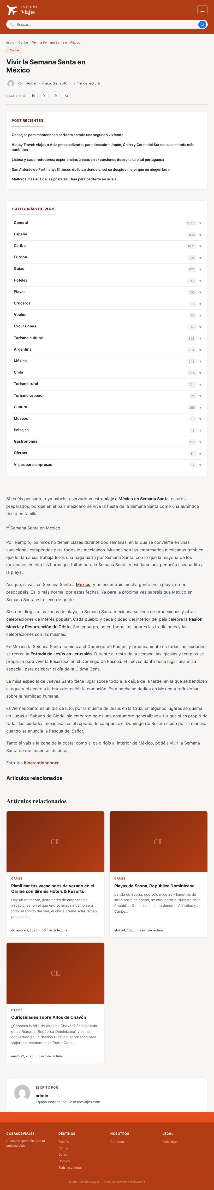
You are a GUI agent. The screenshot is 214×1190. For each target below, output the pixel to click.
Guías (19, 268)
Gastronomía (25, 441)
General (21, 222)
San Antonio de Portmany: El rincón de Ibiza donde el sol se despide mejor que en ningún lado (91, 169)
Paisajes (21, 430)
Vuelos (20, 314)
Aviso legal (170, 1142)
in (33, 96)
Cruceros (22, 303)
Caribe (23, 42)
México (20, 360)
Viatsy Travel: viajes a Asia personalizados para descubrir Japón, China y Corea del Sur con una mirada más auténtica (103, 147)
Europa (20, 257)
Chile (18, 372)
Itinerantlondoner (41, 762)
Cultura (20, 407)
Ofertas (20, 452)
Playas (20, 291)
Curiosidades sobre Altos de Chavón (48, 1017)
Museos (21, 418)
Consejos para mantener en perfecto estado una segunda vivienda (67, 135)
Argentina (23, 349)
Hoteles (20, 280)
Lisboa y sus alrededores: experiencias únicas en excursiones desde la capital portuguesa (88, 159)
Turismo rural (26, 383)
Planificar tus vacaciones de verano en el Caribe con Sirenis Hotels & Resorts (52, 888)
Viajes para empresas (33, 464)
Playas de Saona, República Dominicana (154, 885)
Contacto (117, 1142)
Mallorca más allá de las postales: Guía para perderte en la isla (64, 179)
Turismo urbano (28, 395)
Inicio (10, 42)
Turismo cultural (28, 337)
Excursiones (25, 326)
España (20, 234)
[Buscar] (202, 24)
